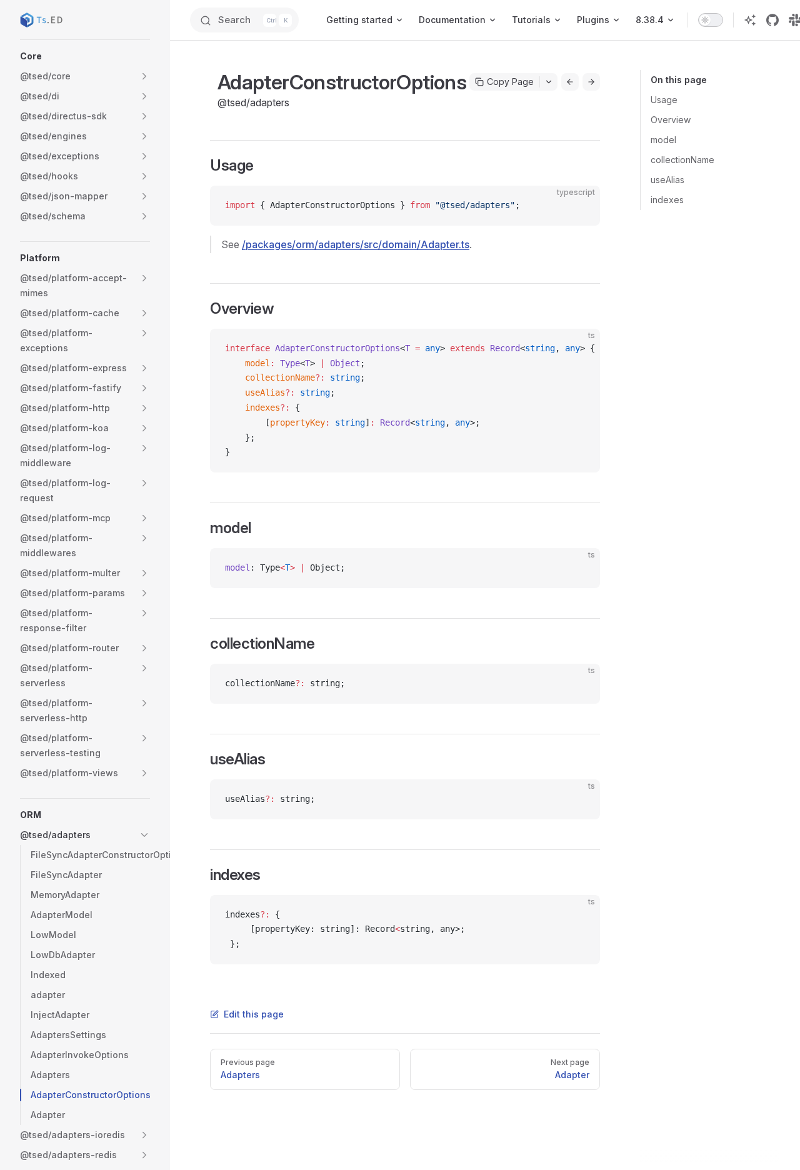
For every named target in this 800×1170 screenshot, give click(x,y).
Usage (664, 99)
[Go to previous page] (570, 82)
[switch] (710, 20)
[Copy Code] (580, 205)
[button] (85, 56)
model (663, 139)
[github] (772, 20)
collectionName (682, 159)
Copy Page (510, 81)
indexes (667, 199)
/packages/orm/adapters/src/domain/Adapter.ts (355, 244)
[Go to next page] (591, 82)
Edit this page (254, 1014)
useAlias (667, 179)
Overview (671, 119)
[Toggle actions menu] (549, 82)
